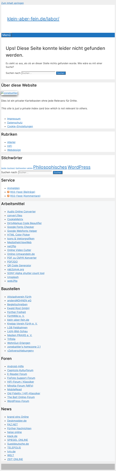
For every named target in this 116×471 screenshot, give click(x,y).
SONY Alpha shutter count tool (25, 273)
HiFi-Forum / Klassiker (20, 381)
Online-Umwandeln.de (21, 254)
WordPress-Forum (18, 401)
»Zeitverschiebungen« (20, 350)
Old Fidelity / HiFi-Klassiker (23, 393)
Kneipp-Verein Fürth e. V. (22, 323)
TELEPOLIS (14, 447)
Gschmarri (11, 168)
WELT (10, 455)
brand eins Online (18, 416)
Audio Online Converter (21, 211)
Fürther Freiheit (16, 312)
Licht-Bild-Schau (17, 331)
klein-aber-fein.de (18, 319)
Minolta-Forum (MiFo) (20, 385)
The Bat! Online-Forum (21, 397)
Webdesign (14, 149)
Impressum (14, 118)
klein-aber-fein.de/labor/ (33, 18)
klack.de (12, 436)
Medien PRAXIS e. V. (19, 335)
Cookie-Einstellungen (20, 126)
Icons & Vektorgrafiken (20, 238)
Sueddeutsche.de (18, 443)
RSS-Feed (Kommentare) (25, 195)
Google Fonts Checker (20, 226)
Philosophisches (50, 167)
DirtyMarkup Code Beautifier (24, 223)
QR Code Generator (19, 265)
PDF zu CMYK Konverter (22, 257)
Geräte (3, 168)
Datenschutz (15, 122)
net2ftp (11, 246)
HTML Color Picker (18, 234)
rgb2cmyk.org (15, 269)
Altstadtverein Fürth (19, 296)
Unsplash (13, 277)
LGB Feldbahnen (17, 327)
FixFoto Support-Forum (21, 377)
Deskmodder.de (17, 420)
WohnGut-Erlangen (18, 342)
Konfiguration (21, 168)
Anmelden (13, 188)
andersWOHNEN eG (19, 300)
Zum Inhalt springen (12, 3)
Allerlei (11, 142)
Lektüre (29, 168)
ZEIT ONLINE (15, 459)
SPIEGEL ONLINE (17, 439)
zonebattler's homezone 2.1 (24, 346)
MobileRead (14, 389)
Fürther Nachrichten (19, 428)
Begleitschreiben (17, 304)
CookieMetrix (15, 219)
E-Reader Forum (17, 374)
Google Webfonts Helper (22, 230)
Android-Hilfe (15, 366)
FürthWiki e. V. (15, 315)
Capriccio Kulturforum (20, 370)
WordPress (79, 167)
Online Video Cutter (19, 250)
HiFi (9, 146)
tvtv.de (11, 451)
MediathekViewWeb (19, 242)
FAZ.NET (12, 424)
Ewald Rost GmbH (18, 308)
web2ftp (12, 280)
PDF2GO (12, 261)
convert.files (14, 215)
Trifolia (11, 339)
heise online (14, 432)
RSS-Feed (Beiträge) (22, 191)
